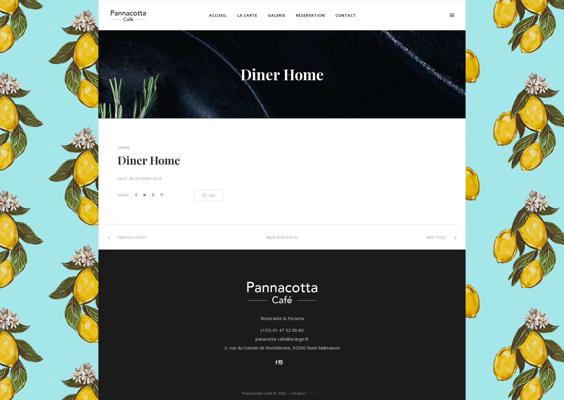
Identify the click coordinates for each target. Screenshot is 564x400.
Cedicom (314, 393)
